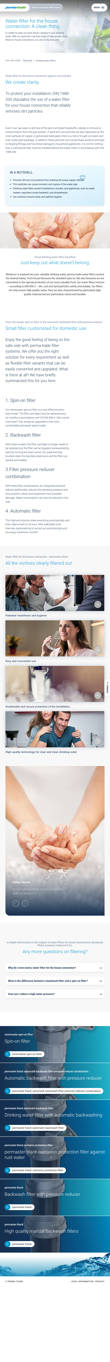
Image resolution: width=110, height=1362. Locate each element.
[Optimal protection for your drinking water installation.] (81, 1321)
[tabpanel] (55, 26)
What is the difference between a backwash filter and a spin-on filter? (48, 980)
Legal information (82, 1281)
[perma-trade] (15, 8)
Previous (16, 903)
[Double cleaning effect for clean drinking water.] (28, 1321)
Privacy (100, 1281)
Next (25, 903)
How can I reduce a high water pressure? (31, 994)
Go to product (14, 1353)
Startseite (27, 60)
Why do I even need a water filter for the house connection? (42, 967)
